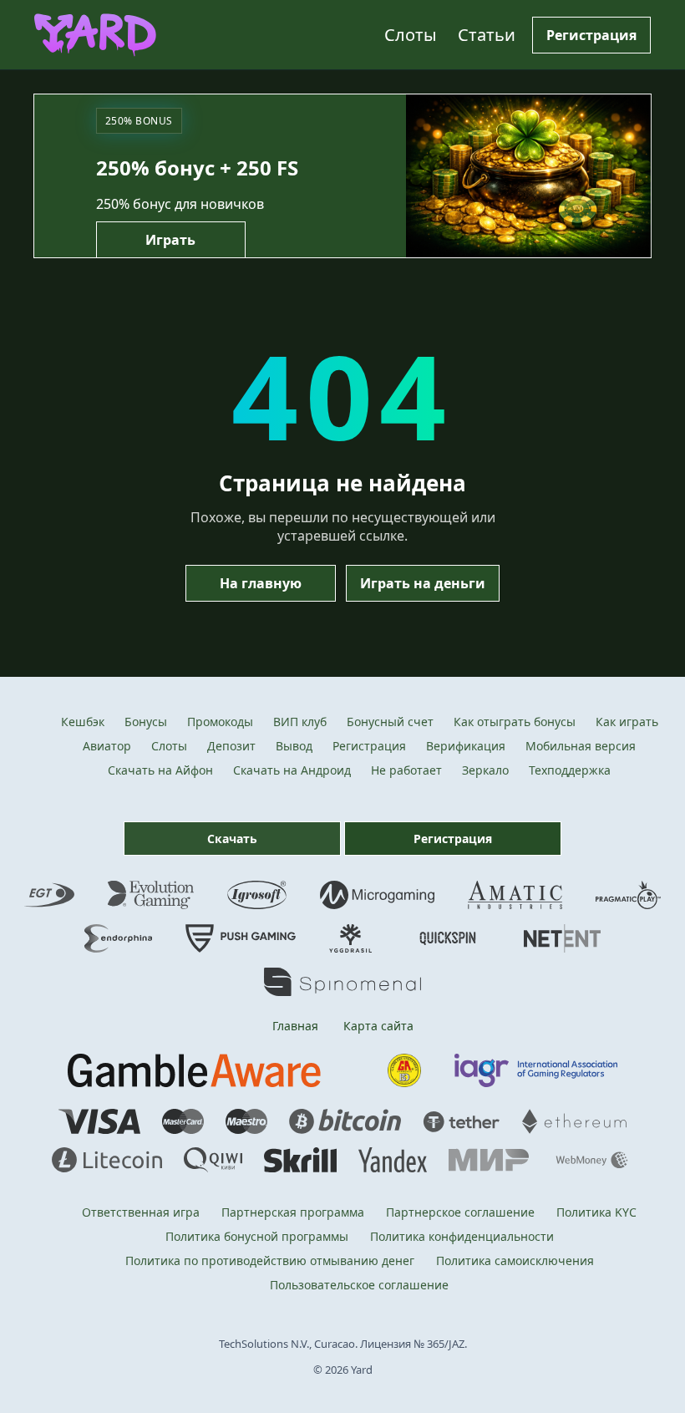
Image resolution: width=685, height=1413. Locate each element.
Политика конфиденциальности (462, 1236)
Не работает (406, 770)
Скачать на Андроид (292, 770)
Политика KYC (596, 1212)
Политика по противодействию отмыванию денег (269, 1260)
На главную (261, 583)
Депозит (231, 746)
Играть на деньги (422, 583)
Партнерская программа (292, 1212)
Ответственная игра (141, 1212)
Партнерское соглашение (460, 1212)
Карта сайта (378, 1026)
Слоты (410, 34)
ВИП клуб (300, 721)
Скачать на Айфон (160, 770)
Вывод (294, 746)
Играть (170, 240)
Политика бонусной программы (256, 1236)
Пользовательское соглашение (359, 1285)
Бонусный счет (390, 721)
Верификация (465, 746)
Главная (295, 1026)
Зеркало (485, 770)
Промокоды (220, 721)
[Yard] (95, 35)
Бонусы (145, 721)
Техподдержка (570, 770)
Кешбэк (82, 721)
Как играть (627, 721)
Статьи (486, 34)
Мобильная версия (580, 746)
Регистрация (591, 35)
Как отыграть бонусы (515, 721)
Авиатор (107, 746)
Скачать (232, 838)
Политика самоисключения (515, 1260)
